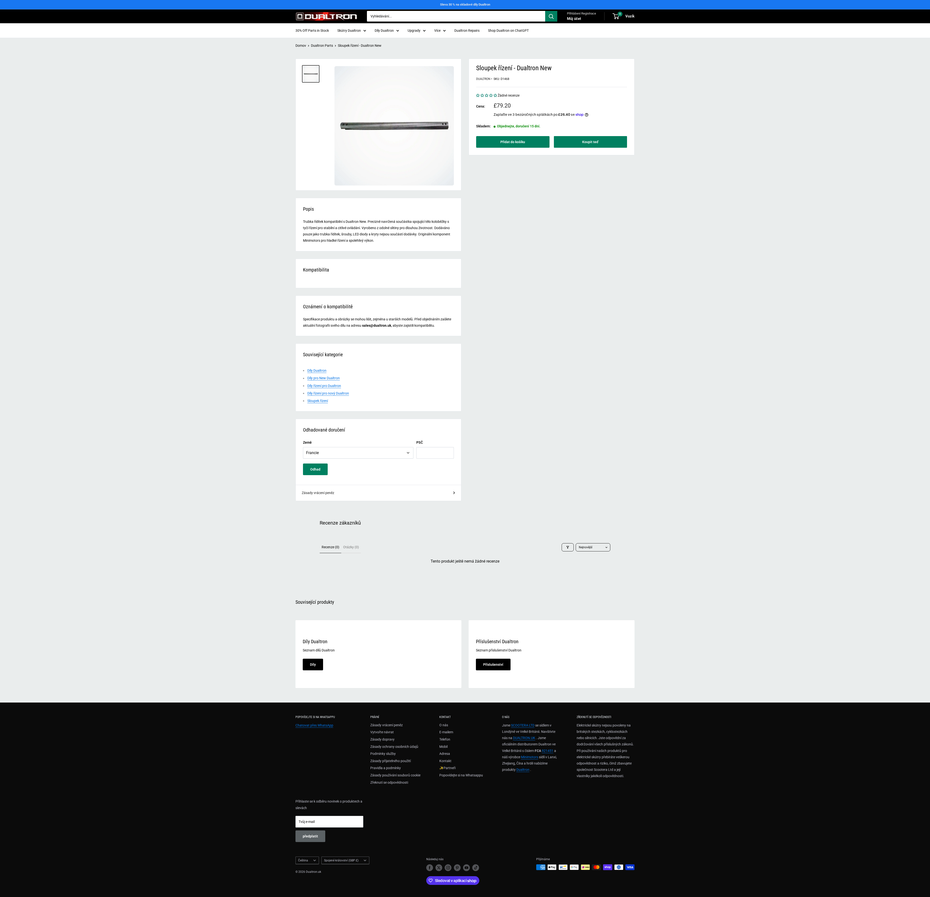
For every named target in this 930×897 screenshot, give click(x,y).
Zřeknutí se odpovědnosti (389, 782)
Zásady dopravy (382, 739)
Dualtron (483, 79)
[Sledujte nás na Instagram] (448, 867)
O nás (443, 725)
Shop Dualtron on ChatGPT (508, 30)
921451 (547, 751)
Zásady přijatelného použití (390, 761)
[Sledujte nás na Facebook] (429, 867)
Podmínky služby (383, 754)
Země (307, 442)
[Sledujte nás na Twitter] (438, 867)
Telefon (444, 739)
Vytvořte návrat (382, 732)
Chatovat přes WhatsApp (314, 725)
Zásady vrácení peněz (318, 493)
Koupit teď (590, 142)
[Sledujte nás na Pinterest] (457, 867)
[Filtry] (568, 547)
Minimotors (529, 757)
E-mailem (446, 732)
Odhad (315, 469)
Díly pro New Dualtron (323, 378)
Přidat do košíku (512, 142)
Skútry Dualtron (349, 30)
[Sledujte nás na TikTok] (475, 867)
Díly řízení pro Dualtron (324, 386)
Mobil (443, 747)
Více (437, 30)
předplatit (310, 836)
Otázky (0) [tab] (351, 547)
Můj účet (574, 18)
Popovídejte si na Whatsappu (461, 775)
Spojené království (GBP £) (341, 860)
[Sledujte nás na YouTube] (466, 867)
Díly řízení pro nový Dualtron (328, 393)
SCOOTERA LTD (523, 725)
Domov (300, 45)
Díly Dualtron (384, 30)
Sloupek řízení (317, 401)
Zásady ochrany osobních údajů (394, 747)
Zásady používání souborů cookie (395, 775)
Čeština (303, 860)
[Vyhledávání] (551, 16)
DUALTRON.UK (524, 738)
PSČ (419, 442)
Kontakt (445, 761)
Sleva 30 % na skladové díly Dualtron (465, 4)
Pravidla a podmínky (385, 768)
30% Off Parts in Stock (312, 30)
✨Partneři (447, 768)
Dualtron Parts (322, 45)
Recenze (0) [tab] (330, 547)
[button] (487, 95)
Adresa (444, 754)
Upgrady (414, 30)
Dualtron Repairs (467, 30)
